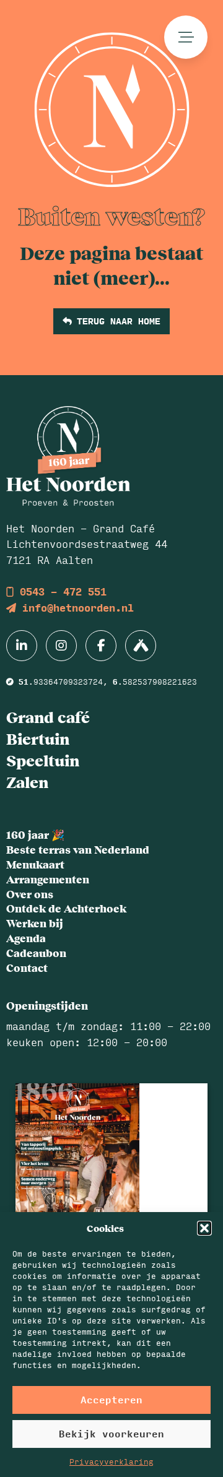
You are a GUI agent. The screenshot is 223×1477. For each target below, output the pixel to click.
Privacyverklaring (111, 1461)
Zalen (27, 781)
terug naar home (115, 320)
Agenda (26, 938)
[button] (204, 1228)
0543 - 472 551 (60, 591)
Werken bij (34, 923)
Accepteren (111, 1399)
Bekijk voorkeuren (111, 1433)
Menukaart (35, 864)
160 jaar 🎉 (35, 834)
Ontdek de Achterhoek (66, 908)
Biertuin (37, 738)
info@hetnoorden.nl (75, 607)
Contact (27, 967)
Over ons (29, 894)
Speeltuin (42, 760)
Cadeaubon (36, 952)
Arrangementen (47, 879)
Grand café (48, 716)
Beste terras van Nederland (77, 849)
